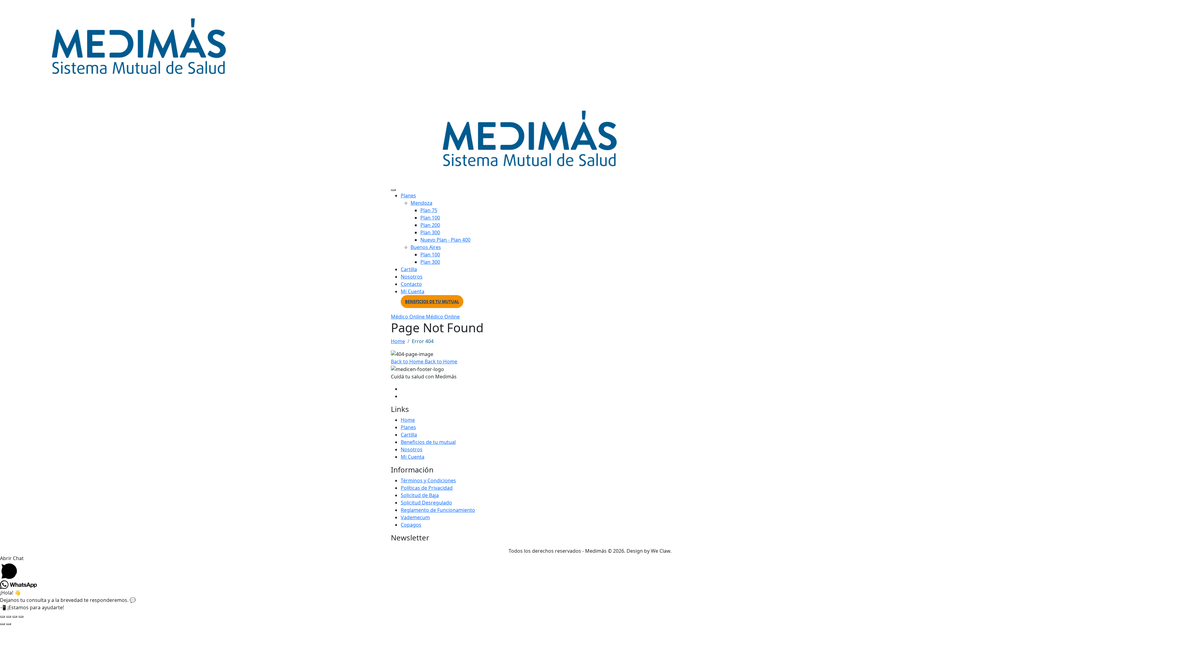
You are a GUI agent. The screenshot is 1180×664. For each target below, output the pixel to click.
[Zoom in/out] (2, 617)
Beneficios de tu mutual (432, 301)
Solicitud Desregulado (426, 502)
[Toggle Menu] (393, 190)
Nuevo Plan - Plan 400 (445, 239)
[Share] (14, 617)
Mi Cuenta (412, 291)
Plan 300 (430, 232)
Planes (408, 195)
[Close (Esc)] (20, 617)
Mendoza (421, 203)
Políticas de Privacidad (427, 487)
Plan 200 (430, 225)
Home (398, 341)
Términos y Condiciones (428, 480)
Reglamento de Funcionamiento (438, 510)
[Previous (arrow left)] (2, 624)
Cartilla (409, 269)
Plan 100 (430, 217)
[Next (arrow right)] (8, 624)
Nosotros (412, 276)
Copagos (411, 524)
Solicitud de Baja (420, 495)
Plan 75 (428, 210)
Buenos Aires (426, 247)
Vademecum (415, 517)
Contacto (411, 284)
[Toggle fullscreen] (8, 617)
